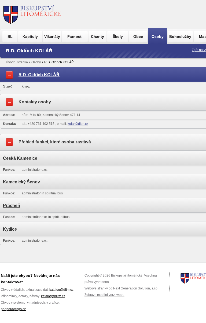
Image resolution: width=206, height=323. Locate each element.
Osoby (158, 36)
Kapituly (30, 36)
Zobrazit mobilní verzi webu (104, 295)
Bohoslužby (180, 36)
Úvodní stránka (17, 62)
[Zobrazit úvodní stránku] (32, 14)
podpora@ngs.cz (13, 309)
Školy (118, 36)
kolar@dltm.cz (78, 124)
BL (10, 36)
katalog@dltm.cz (61, 290)
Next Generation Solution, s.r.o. (135, 288)
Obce (138, 36)
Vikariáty (52, 36)
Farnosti (75, 36)
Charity (97, 36)
